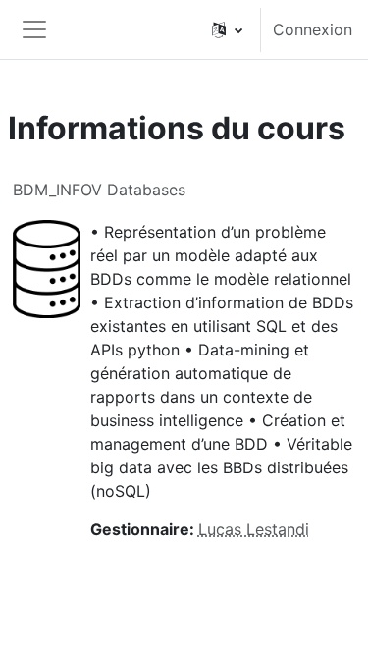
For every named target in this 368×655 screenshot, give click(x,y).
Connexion (312, 29)
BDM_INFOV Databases (99, 189)
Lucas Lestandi (253, 529)
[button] (227, 29)
